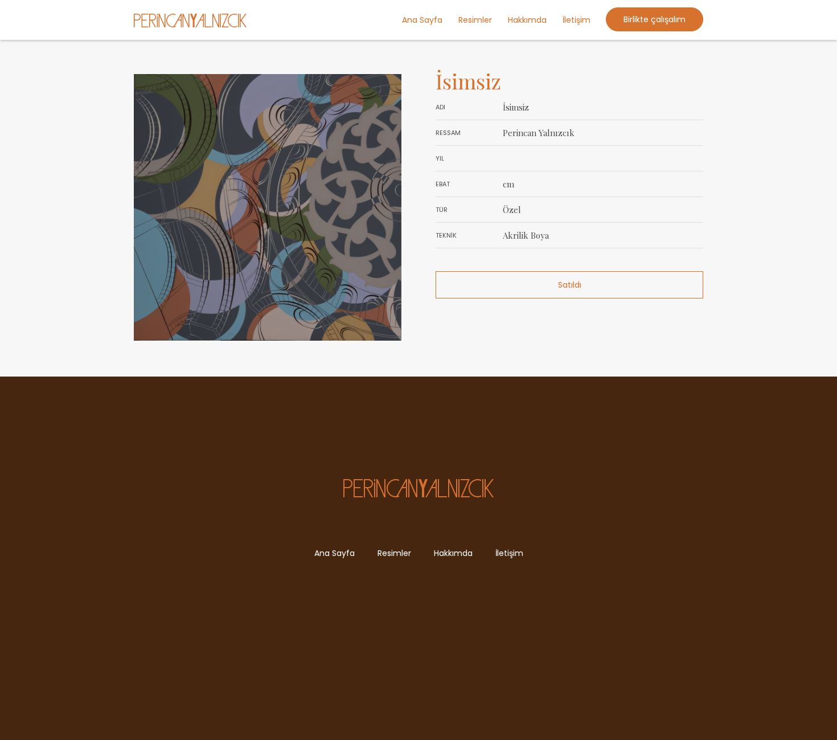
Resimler (475, 20)
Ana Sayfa (422, 20)
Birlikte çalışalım (654, 19)
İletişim (576, 20)
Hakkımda (527, 20)
